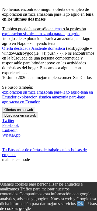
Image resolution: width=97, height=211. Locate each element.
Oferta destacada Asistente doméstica (33, 48)
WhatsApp (11, 135)
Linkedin (10, 130)
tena (58, 29)
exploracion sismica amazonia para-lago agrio (40, 33)
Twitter (8, 120)
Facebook (10, 125)
